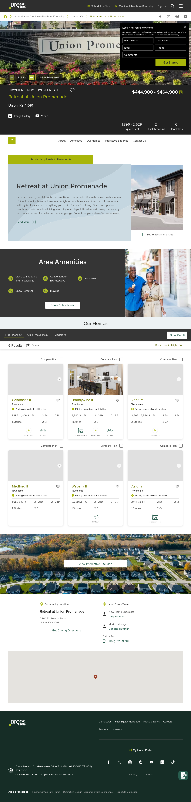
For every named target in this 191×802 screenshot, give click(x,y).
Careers (167, 721)
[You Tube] (151, 762)
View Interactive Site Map (95, 564)
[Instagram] (130, 762)
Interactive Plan (81, 435)
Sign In (162, 6)
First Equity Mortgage (127, 721)
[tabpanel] (95, 437)
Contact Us (139, 140)
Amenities (76, 140)
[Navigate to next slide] (59, 379)
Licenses (116, 729)
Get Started (170, 62)
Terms (149, 774)
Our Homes (93, 140)
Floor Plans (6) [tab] (13, 335)
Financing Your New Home (46, 791)
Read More (23, 222)
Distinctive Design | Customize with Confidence (88, 791)
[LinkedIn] (162, 762)
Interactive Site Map (116, 140)
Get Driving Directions (66, 630)
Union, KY (77, 16)
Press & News (151, 721)
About (62, 140)
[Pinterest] (141, 762)
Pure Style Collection (127, 791)
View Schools (60, 305)
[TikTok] (173, 762)
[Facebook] (108, 762)
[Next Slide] (31, 77)
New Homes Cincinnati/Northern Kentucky (39, 16)
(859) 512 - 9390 (119, 641)
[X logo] (119, 762)
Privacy (133, 774)
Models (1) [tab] (60, 335)
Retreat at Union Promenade (107, 16)
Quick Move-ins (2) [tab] (38, 335)
